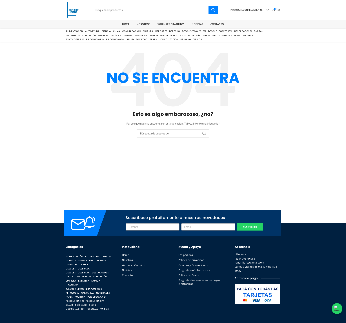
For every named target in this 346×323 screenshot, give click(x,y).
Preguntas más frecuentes (194, 270)
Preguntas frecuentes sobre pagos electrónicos (199, 282)
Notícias (127, 270)
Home (125, 255)
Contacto (127, 275)
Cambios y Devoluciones (193, 265)
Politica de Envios (188, 275)
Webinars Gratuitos (133, 265)
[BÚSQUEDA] (213, 10)
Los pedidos (185, 255)
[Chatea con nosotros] (337, 308)
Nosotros (127, 260)
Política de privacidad (191, 260)
